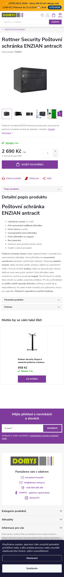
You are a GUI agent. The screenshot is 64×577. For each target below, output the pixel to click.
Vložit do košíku (32, 164)
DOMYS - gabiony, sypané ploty (34, 492)
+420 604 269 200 (34, 487)
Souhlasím (32, 568)
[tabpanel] (32, 355)
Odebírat (52, 428)
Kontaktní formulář (34, 477)
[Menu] (60, 15)
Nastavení (32, 558)
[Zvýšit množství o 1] (55, 151)
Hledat (55, 22)
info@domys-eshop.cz (34, 482)
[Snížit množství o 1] (55, 155)
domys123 (34, 497)
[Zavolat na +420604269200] (42, 15)
